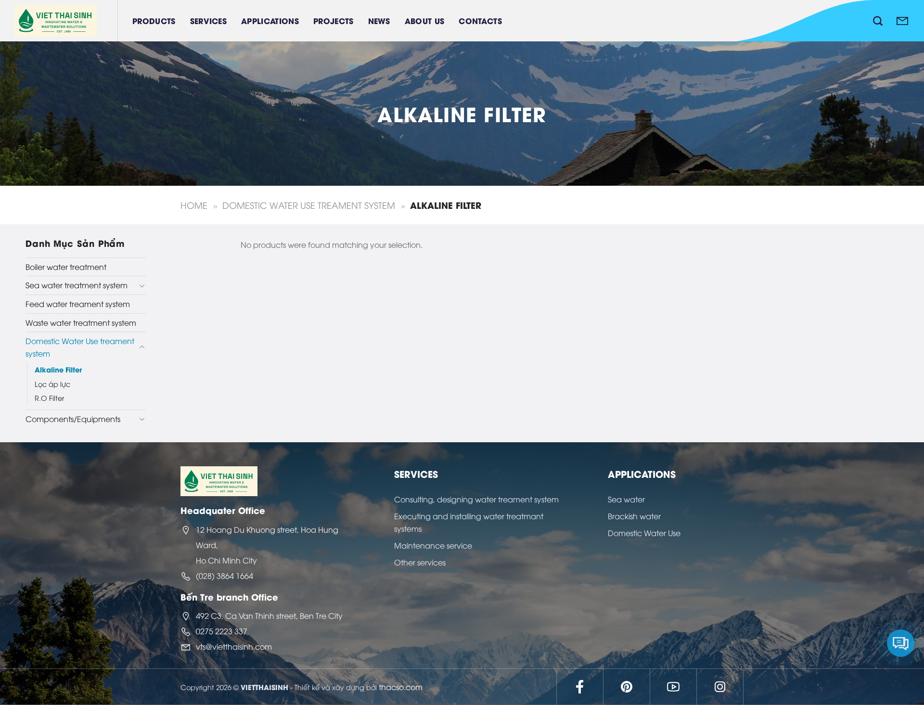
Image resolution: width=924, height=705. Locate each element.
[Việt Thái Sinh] (66, 20)
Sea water (626, 499)
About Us (425, 20)
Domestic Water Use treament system (308, 205)
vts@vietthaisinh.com (234, 646)
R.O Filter (49, 397)
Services (208, 20)
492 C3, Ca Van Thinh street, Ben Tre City (269, 615)
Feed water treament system (78, 303)
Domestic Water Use (644, 532)
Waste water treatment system (81, 322)
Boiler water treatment (66, 266)
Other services (420, 562)
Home (193, 205)
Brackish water (634, 516)
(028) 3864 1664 (224, 575)
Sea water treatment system (77, 285)
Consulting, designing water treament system (476, 499)
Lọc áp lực (52, 383)
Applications (270, 20)
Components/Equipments (73, 418)
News (379, 20)
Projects (333, 20)
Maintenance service (433, 545)
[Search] (878, 20)
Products (154, 20)
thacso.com (401, 686)
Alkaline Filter (58, 369)
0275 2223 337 (221, 631)
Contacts (480, 20)
